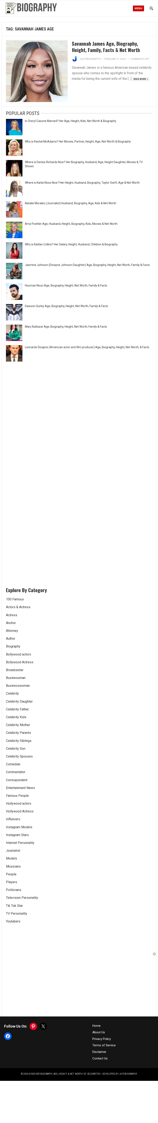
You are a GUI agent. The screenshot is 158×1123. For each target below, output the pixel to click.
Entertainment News (20, 788)
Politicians (13, 890)
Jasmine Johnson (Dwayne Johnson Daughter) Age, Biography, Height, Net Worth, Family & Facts (87, 265)
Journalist (13, 851)
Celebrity (12, 693)
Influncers (13, 819)
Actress (11, 615)
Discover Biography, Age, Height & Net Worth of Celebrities (64, 1073)
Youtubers (13, 921)
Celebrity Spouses (19, 756)
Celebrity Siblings (18, 741)
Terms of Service (104, 1045)
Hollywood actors (18, 803)
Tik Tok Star (14, 906)
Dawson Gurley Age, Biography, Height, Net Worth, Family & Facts (66, 306)
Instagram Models (19, 827)
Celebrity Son (15, 749)
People (11, 874)
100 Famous (15, 599)
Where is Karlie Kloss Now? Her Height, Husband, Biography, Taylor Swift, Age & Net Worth (82, 182)
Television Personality (22, 898)
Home (96, 1026)
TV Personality (16, 913)
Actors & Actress (18, 607)
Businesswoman (18, 686)
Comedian (13, 764)
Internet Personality (20, 843)
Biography (13, 646)
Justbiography (90, 58)
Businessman (16, 678)
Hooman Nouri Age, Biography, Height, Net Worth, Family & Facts (66, 285)
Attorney (12, 631)
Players (11, 882)
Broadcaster (14, 670)
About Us (98, 1032)
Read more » (141, 79)
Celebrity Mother (18, 725)
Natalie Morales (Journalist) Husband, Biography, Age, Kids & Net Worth (70, 203)
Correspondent (16, 780)
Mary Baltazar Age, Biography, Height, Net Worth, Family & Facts (66, 326)
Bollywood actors (18, 654)
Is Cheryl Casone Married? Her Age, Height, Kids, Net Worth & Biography (70, 121)
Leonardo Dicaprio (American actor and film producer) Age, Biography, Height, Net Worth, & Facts (87, 347)
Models (11, 858)
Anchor (11, 623)
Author (10, 638)
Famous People (17, 796)
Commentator (15, 772)
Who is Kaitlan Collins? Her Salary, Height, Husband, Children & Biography (71, 244)
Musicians (13, 866)
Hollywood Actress (20, 811)
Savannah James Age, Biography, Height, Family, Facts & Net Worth (106, 46)
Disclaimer (99, 1052)
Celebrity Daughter (19, 701)
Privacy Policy (101, 1039)
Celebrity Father (17, 709)
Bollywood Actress (19, 662)
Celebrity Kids (16, 717)
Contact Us (100, 1058)
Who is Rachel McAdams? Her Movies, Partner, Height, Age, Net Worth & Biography (78, 141)
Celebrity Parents (18, 733)
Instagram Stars (17, 835)
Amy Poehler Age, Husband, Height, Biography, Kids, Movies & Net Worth (71, 223)
